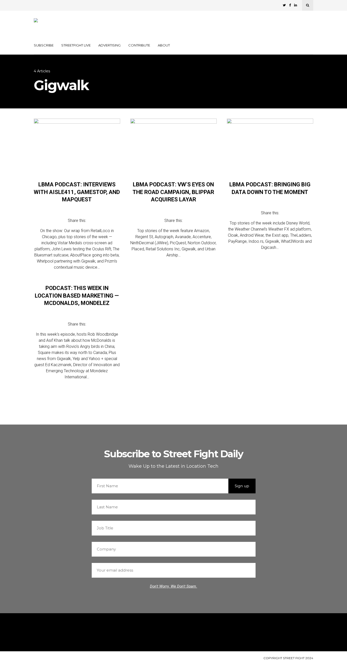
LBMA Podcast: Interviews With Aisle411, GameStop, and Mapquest (77, 192)
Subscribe (44, 45)
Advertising (109, 45)
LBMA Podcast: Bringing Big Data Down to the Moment (269, 188)
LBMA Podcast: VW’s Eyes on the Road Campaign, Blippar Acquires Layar (173, 192)
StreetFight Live (76, 45)
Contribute (139, 45)
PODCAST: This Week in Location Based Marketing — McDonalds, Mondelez (77, 295)
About (164, 45)
